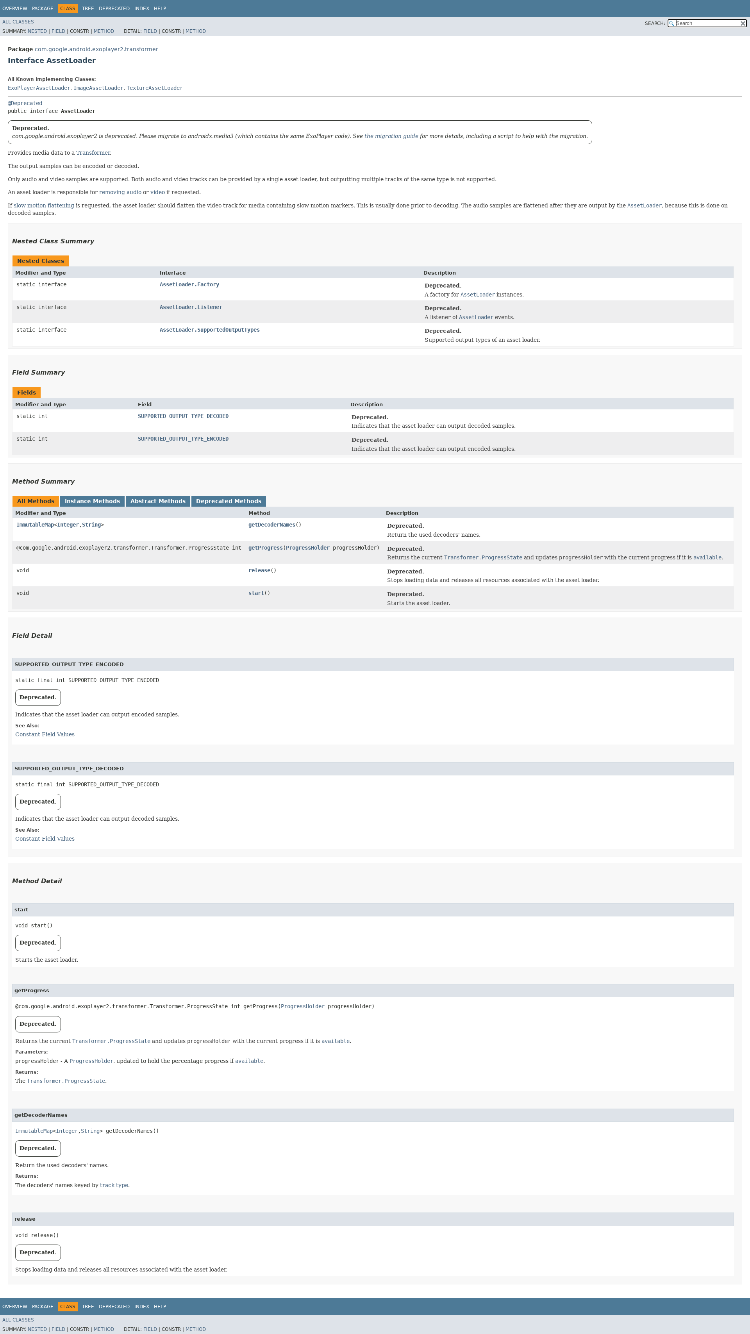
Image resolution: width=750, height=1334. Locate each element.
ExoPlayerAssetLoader (39, 88)
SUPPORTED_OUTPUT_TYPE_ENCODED (183, 439)
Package (43, 8)
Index (141, 8)
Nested (37, 31)
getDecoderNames (271, 524)
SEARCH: (655, 23)
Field (58, 31)
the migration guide (391, 136)
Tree (88, 8)
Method (104, 31)
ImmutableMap (35, 524)
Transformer (93, 153)
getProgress (265, 548)
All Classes (18, 22)
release (259, 570)
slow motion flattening (44, 205)
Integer (68, 524)
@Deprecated (25, 103)
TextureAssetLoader (155, 88)
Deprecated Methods (228, 501)
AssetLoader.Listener (191, 307)
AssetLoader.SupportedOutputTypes (210, 330)
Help (160, 8)
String (91, 524)
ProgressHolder (308, 548)
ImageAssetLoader (98, 88)
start (256, 593)
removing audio (120, 192)
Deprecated (114, 8)
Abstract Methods (158, 501)
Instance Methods (92, 501)
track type (114, 1185)
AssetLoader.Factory (189, 284)
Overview (14, 8)
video (157, 192)
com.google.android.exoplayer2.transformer (96, 49)
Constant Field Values (45, 734)
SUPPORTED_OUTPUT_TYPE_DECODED (183, 416)
